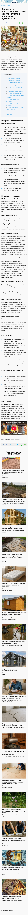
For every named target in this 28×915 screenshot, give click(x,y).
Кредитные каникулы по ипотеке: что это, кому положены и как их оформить (14, 697)
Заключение (9, 114)
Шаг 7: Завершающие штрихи (16, 107)
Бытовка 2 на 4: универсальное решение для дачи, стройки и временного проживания (14, 614)
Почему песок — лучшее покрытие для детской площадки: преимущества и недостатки (13, 472)
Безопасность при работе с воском (15, 112)
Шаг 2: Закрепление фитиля (16, 91)
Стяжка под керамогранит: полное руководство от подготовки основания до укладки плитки (13, 840)
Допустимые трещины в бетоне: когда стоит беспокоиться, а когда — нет (13, 724)
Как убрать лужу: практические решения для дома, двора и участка (13, 642)
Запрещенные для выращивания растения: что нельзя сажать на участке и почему (14, 811)
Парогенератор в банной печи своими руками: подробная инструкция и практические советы (13, 753)
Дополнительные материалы (16, 82)
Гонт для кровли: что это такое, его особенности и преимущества (12, 897)
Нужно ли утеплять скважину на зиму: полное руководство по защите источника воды (13, 869)
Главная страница (5, 5)
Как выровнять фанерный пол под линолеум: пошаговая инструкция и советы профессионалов (12, 782)
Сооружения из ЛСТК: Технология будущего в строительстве (11, 669)
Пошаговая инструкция (12, 85)
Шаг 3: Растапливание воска (16, 93)
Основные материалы (14, 80)
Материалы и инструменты (13, 78)
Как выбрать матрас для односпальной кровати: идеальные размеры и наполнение (13, 585)
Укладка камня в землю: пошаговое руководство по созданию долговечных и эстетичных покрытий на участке (13, 556)
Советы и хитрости (11, 109)
